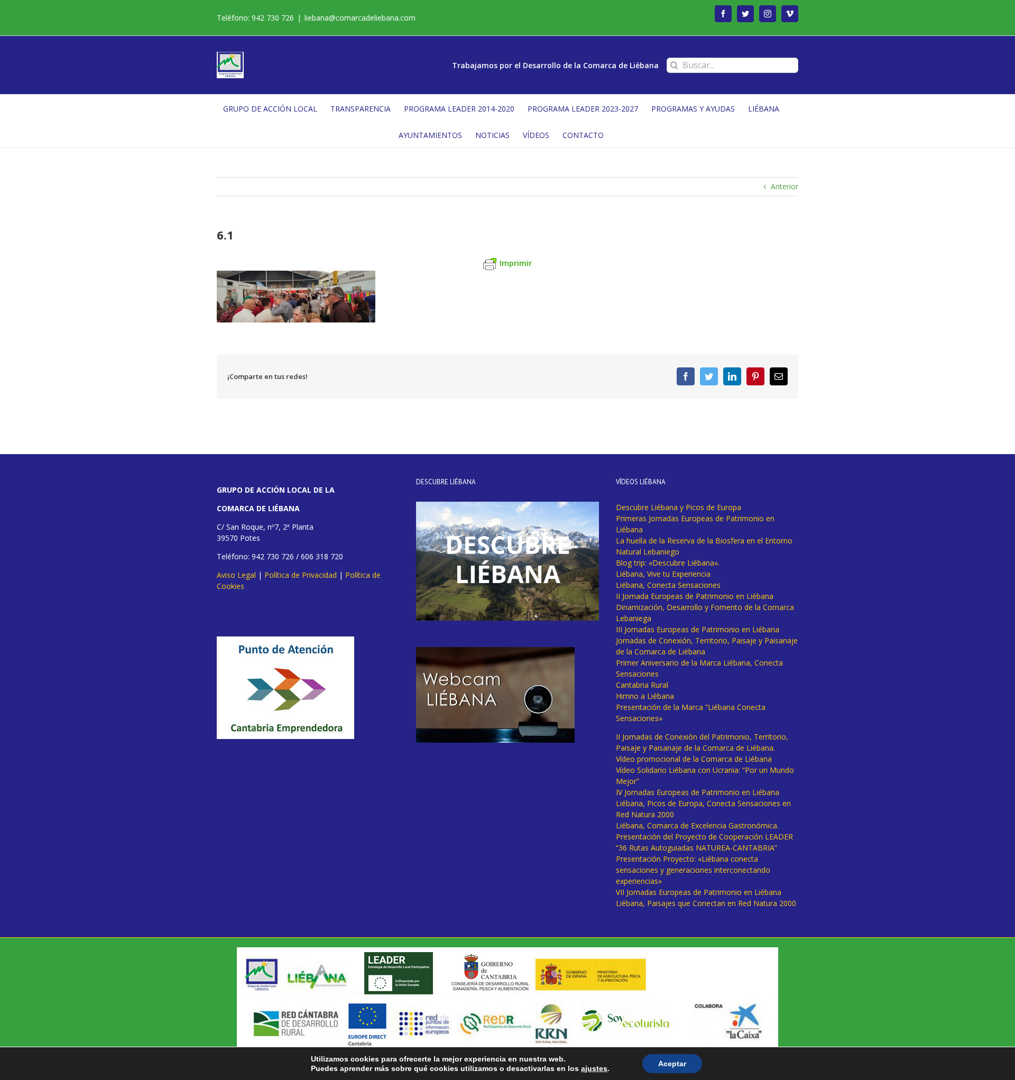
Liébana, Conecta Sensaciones (668, 585)
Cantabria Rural (642, 685)
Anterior (784, 186)
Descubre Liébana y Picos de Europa (678, 507)
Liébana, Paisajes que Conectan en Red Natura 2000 (706, 903)
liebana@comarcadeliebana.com (360, 18)
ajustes (594, 1068)
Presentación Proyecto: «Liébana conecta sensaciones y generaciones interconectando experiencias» (693, 870)
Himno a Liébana (645, 696)
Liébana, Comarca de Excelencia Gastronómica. (697, 825)
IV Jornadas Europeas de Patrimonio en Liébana (697, 792)
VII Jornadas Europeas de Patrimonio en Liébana (698, 892)
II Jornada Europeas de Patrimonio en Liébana (694, 596)
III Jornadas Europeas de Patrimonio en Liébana (697, 629)
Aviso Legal (236, 575)
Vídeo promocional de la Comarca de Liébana (694, 759)
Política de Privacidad (300, 575)
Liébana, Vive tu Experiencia (663, 574)
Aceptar (672, 1063)
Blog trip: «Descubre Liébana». (667, 563)
